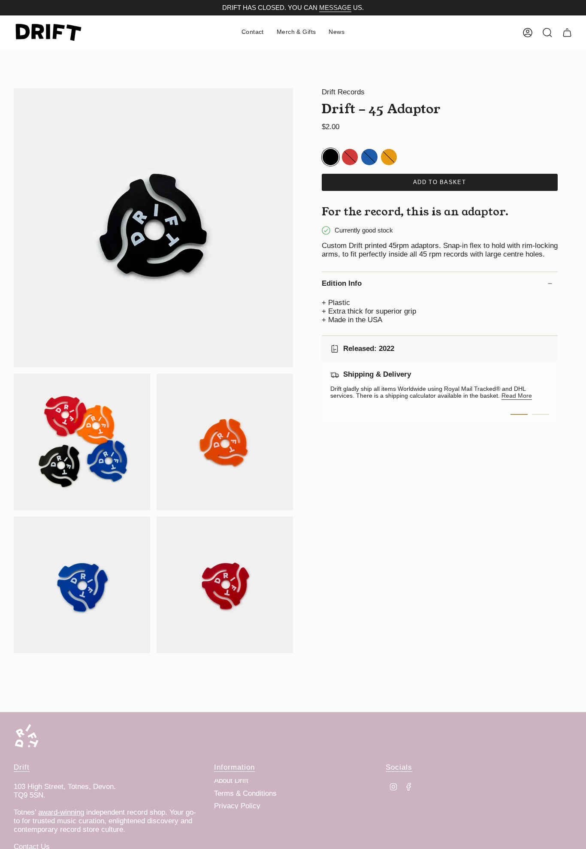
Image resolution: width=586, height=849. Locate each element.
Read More (516, 396)
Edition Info (342, 283)
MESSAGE (335, 7)
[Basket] (567, 32)
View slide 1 (519, 414)
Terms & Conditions (245, 793)
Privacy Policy (237, 806)
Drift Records (343, 92)
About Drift (231, 780)
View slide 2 (540, 414)
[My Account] (528, 32)
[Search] (547, 32)
